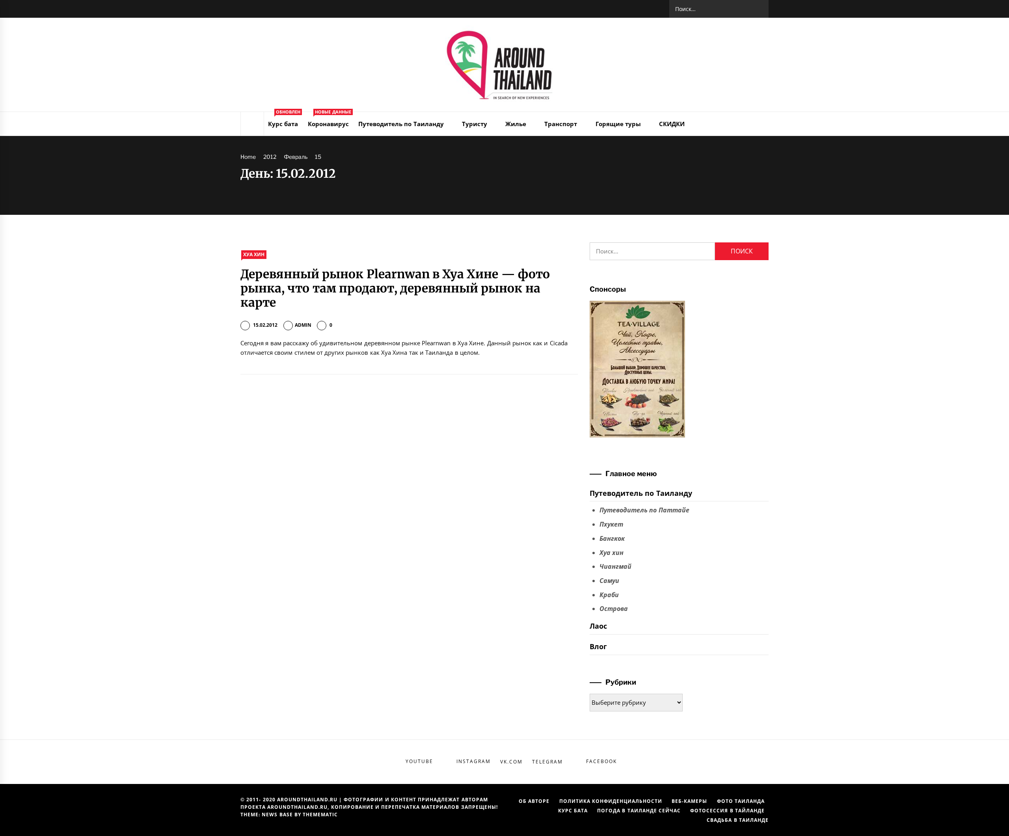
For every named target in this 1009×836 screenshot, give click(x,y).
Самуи (609, 580)
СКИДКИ (672, 124)
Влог (598, 646)
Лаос (598, 626)
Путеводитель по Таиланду (401, 124)
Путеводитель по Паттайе (644, 510)
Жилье (515, 124)
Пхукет (611, 524)
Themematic (320, 814)
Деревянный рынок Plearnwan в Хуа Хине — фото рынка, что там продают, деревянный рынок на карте (395, 288)
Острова (613, 608)
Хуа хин (253, 254)
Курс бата (284, 120)
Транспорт (560, 124)
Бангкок (612, 538)
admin (303, 325)
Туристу (474, 124)
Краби (609, 594)
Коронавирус (329, 120)
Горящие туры (618, 124)
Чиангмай (615, 566)
